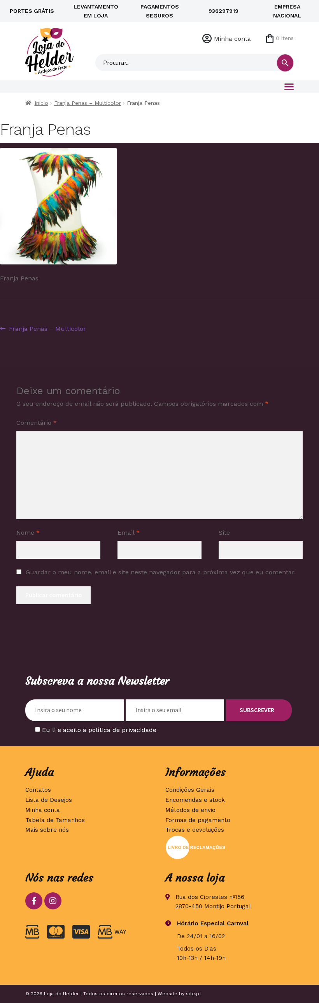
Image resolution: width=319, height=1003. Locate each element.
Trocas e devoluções (194, 829)
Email (128, 532)
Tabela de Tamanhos (55, 820)
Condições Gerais (189, 789)
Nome (28, 532)
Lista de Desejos (48, 799)
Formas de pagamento (197, 820)
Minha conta (232, 38)
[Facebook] (33, 900)
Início (41, 103)
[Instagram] (52, 900)
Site (224, 532)
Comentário (36, 422)
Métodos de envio (190, 810)
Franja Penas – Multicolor (87, 103)
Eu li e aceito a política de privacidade (99, 730)
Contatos (38, 789)
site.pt (193, 993)
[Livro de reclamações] (229, 847)
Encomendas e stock (195, 799)
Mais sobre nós (47, 829)
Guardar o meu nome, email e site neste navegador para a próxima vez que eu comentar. (161, 572)
